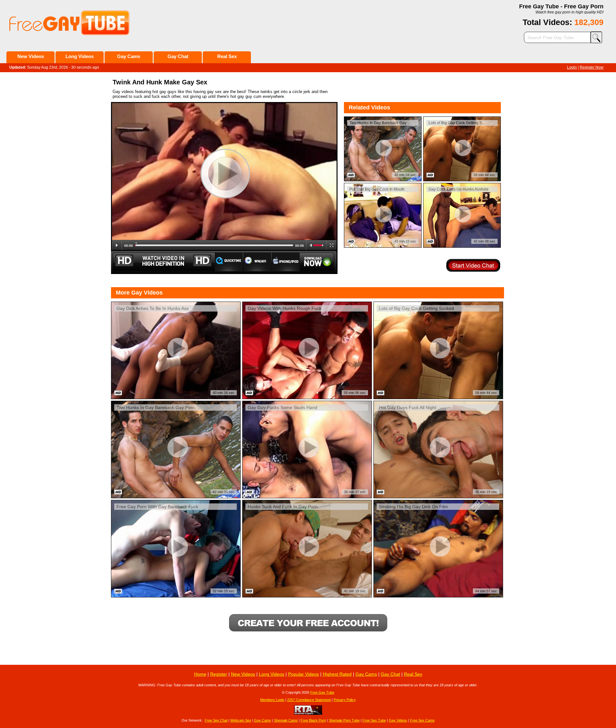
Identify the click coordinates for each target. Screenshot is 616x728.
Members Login (272, 700)
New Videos (30, 56)
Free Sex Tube (374, 720)
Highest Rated (337, 674)
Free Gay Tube (322, 692)
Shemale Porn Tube (344, 720)
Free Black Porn (313, 720)
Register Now (591, 67)
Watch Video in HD (162, 262)
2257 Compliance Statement (309, 700)
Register (218, 674)
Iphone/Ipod (286, 262)
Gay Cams (128, 56)
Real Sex (227, 56)
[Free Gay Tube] (89, 23)
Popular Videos (303, 674)
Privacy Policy (345, 700)
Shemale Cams (286, 720)
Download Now (319, 262)
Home (200, 674)
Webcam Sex (240, 720)
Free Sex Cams (422, 720)
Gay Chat (177, 56)
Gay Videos (398, 720)
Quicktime (228, 262)
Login (572, 67)
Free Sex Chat (216, 720)
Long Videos (79, 56)
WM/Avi (257, 262)
